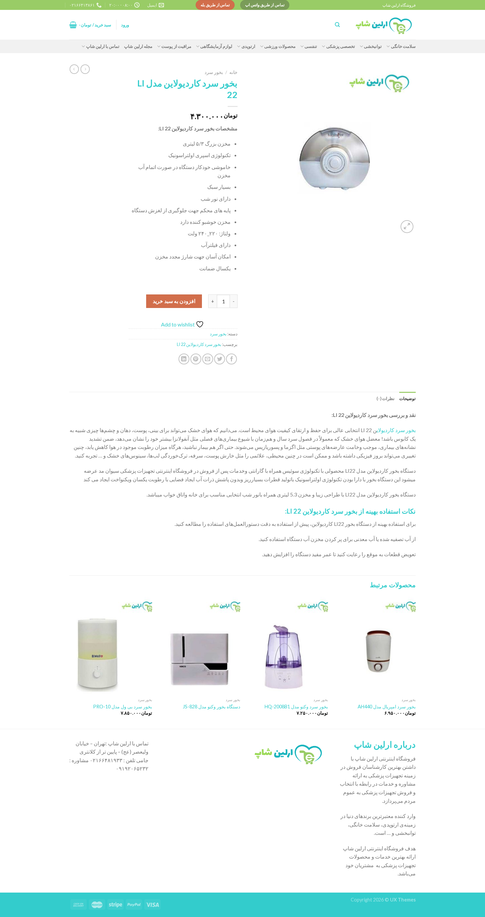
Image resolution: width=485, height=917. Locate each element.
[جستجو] (337, 24)
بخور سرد (214, 72)
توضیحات (407, 398)
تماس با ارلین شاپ (102, 46)
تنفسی (311, 46)
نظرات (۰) (385, 398)
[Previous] (415, 662)
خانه (233, 72)
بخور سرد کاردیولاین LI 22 (199, 344)
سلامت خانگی (403, 46)
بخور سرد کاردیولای (396, 430)
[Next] (71, 662)
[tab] (407, 398)
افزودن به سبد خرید (174, 301)
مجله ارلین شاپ (138, 46)
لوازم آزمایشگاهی (216, 46)
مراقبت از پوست (176, 46)
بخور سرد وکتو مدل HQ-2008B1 (296, 706)
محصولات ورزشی (279, 46)
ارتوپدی (248, 46)
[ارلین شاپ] (383, 25)
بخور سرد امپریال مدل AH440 (387, 706)
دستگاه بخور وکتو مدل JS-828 (211, 706)
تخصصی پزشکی (340, 46)
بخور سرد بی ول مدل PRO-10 (122, 706)
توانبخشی (373, 46)
